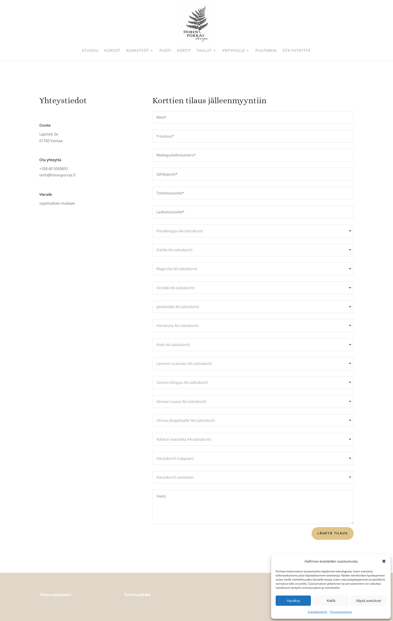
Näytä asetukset (368, 600)
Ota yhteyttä (296, 51)
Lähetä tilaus (332, 533)
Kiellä (331, 600)
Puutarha (266, 51)
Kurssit (112, 51)
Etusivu (90, 51)
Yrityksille (233, 51)
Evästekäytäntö (317, 612)
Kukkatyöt (137, 51)
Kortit (184, 51)
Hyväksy (293, 600)
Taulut (204, 51)
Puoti (165, 51)
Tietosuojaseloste (341, 612)
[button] (384, 561)
